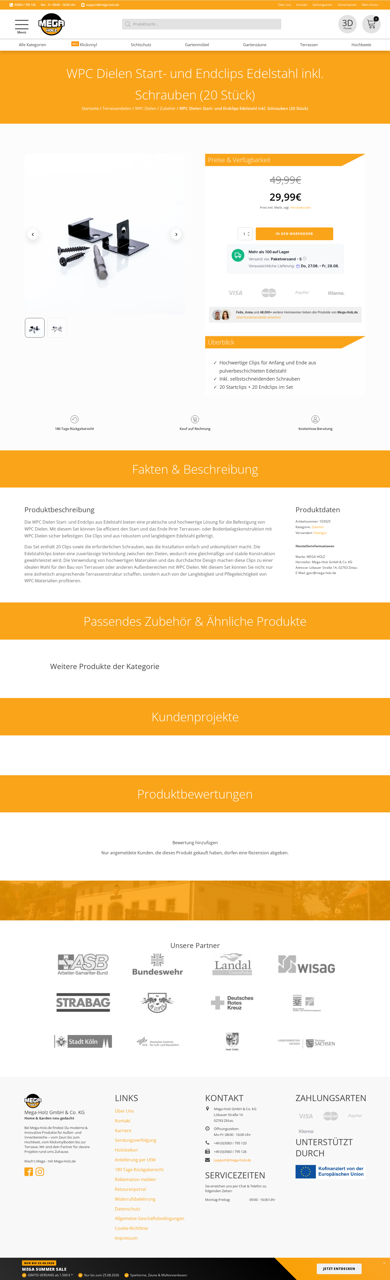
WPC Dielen (145, 108)
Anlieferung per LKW (135, 1160)
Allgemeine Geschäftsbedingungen (149, 1218)
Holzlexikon (126, 1150)
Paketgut (320, 533)
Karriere (123, 1131)
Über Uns (124, 1111)
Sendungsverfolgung (135, 1140)
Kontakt (123, 1121)
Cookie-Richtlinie (131, 1228)
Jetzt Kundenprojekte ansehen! (258, 317)
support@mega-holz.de (102, 5)
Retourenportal (130, 1189)
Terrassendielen (116, 108)
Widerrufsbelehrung (135, 1199)
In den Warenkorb (294, 233)
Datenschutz (127, 1209)
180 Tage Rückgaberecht (139, 1170)
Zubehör (168, 108)
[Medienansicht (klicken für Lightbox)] (104, 234)
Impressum (126, 1238)
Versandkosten (300, 207)
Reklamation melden (135, 1179)
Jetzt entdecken (339, 1268)
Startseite (90, 108)
